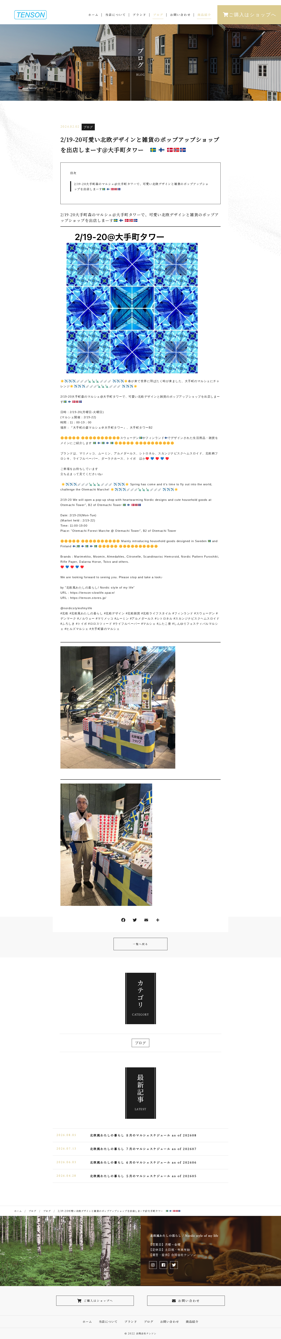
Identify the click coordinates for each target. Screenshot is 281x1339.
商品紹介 (204, 15)
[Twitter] (135, 920)
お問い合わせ (180, 15)
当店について (115, 15)
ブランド (139, 15)
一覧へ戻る (140, 944)
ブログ (158, 15)
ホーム (93, 15)
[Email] (146, 920)
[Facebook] (123, 920)
